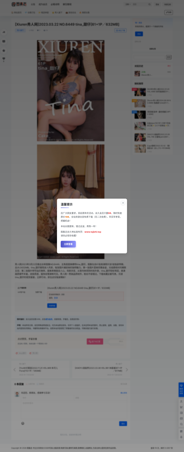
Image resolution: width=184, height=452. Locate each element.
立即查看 (68, 244)
